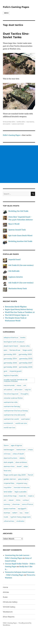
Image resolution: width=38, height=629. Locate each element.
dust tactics (30, 122)
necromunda (9, 385)
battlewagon (9, 450)
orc (5, 500)
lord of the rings (10, 496)
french (30, 475)
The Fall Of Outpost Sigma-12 (17, 315)
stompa (7, 513)
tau (21, 513)
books (22, 337)
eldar (26, 466)
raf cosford (8, 390)
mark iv (31, 496)
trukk (6, 517)
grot (5, 371)
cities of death (18, 454)
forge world (27, 350)
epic (5, 350)
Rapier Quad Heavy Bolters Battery (19, 309)
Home (5, 587)
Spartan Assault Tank (17, 230)
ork (24, 385)
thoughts (24, 394)
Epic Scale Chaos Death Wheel (20, 236)
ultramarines (9, 521)
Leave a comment (18, 124)
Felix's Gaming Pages (16, 7)
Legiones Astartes (15, 277)
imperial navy (21, 483)
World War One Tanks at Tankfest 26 (20, 312)
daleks (22, 458)
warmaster (25, 419)
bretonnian (21, 450)
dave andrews (21, 462)
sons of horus (27, 504)
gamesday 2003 (25, 354)
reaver (11, 500)
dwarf (19, 466)
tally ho (28, 390)
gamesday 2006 (10, 363)
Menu (6, 13)
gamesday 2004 (10, 359)
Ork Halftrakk (13, 271)
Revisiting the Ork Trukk (18, 211)
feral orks (7, 471)
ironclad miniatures (21, 487)
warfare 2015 (21, 122)
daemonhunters (10, 458)
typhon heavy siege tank (21, 517)
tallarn (14, 513)
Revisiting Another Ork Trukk (20, 241)
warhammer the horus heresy (16, 411)
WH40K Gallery (9, 607)
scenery (7, 504)
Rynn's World (13, 224)
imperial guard (15, 371)
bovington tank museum (14, 342)
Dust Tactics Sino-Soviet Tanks (16, 35)
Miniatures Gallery (10, 602)
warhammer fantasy (12, 406)
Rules (5, 597)
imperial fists (9, 483)
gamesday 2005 (25, 359)
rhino (18, 500)
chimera (7, 454)
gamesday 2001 (10, 354)
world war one (21, 423)
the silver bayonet (11, 394)
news (19, 385)
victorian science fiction (13, 398)
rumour (26, 500)
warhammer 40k (10, 402)
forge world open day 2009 (15, 475)
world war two (9, 427)
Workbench (8, 612)
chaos (30, 450)
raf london (18, 390)
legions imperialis (11, 375)
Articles (6, 592)
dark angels (8, 462)
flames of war (15, 350)
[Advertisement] (19, 164)
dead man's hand (11, 346)
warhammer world (11, 419)
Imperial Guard (14, 259)
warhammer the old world (14, 415)
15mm (6, 445)
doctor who (24, 346)
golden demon (10, 479)
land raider (8, 492)
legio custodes (20, 492)
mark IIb (22, 496)
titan (27, 513)
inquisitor (7, 487)
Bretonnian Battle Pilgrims (16, 307)
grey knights (23, 479)
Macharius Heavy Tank (17, 289)
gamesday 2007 (25, 363)
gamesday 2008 (10, 367)
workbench (8, 423)
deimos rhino (9, 466)
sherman (16, 504)
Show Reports (8, 617)
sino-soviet (6, 124)
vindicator (20, 521)
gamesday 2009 (25, 367)
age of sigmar (16, 445)
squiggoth (22, 508)
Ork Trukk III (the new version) (21, 265)
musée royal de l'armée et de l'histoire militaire (15, 380)
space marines (10, 508)
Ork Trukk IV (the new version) (20, 283)
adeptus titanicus (11, 337)
